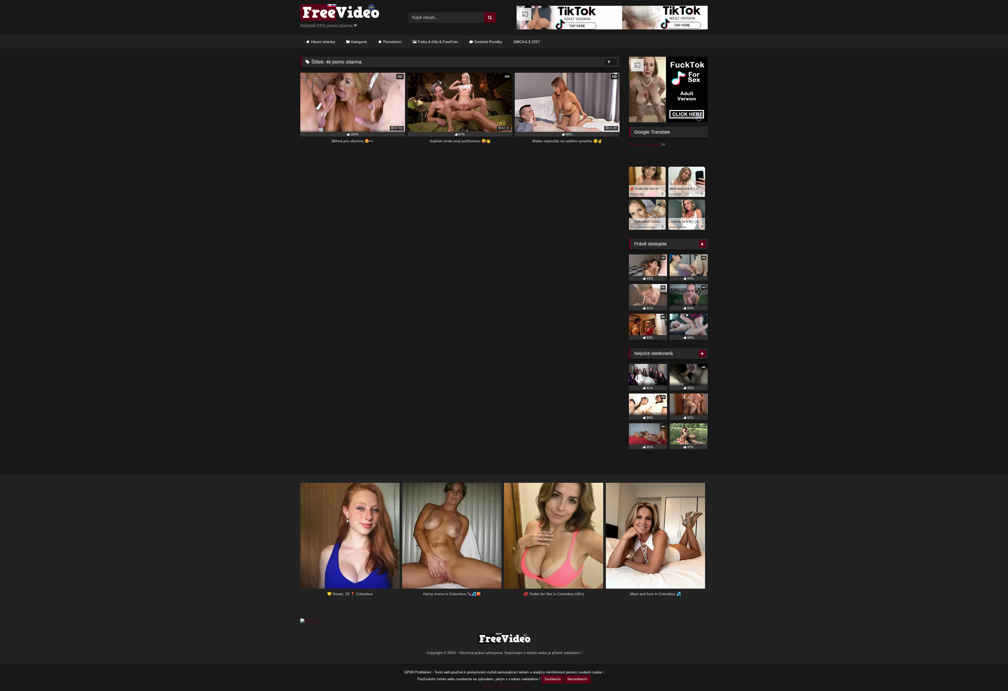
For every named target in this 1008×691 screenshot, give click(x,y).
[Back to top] (992, 675)
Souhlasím (552, 679)
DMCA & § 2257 (526, 42)
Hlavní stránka (323, 42)
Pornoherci (392, 42)
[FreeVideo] (339, 13)
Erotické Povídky (488, 42)
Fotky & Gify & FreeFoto (438, 42)
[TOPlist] (309, 621)
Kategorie (359, 42)
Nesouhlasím (577, 679)
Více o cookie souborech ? (504, 686)
